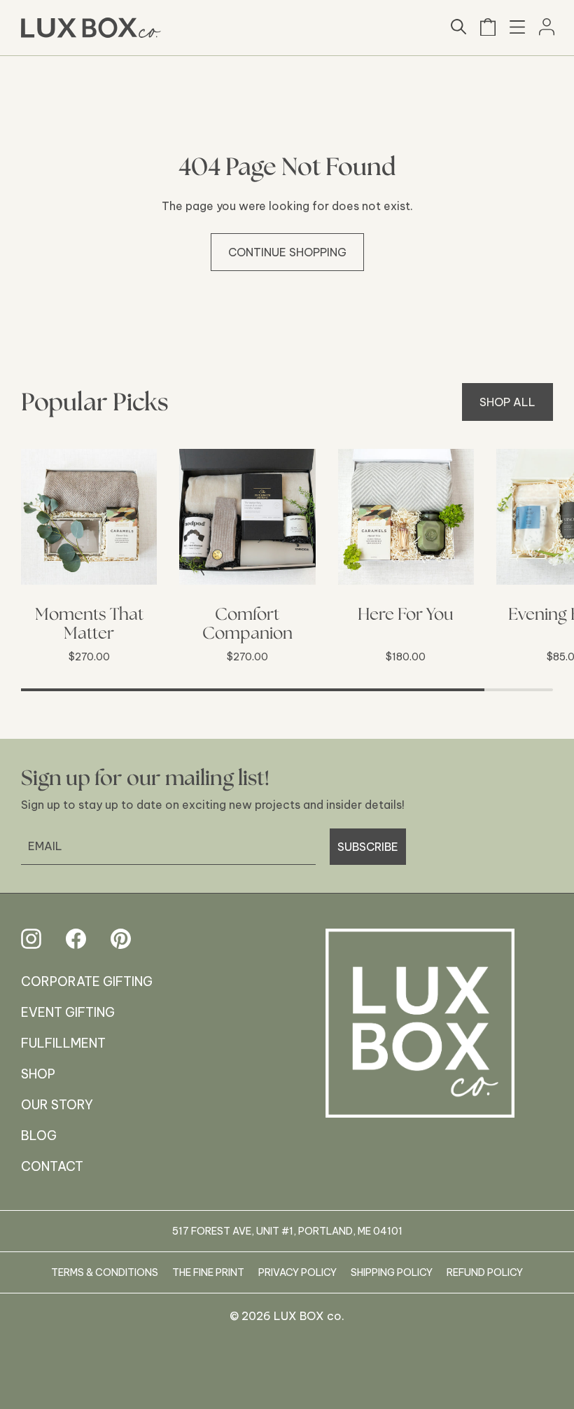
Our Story (57, 1105)
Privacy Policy (297, 1272)
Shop (38, 1074)
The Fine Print (208, 1272)
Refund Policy (485, 1272)
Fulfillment (63, 1043)
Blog (39, 1135)
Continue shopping (287, 252)
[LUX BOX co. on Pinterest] (121, 939)
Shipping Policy (392, 1272)
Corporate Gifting (87, 981)
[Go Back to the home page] (420, 1034)
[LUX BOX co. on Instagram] (31, 939)
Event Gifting (68, 1012)
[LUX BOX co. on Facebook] (76, 939)
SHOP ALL (507, 402)
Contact (52, 1166)
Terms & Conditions (104, 1272)
